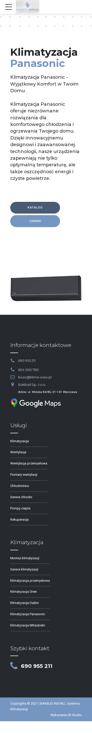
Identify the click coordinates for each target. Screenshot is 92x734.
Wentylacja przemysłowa (28, 463)
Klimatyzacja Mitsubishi (27, 625)
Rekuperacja (19, 519)
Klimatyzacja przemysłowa (30, 580)
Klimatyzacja (19, 441)
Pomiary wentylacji (23, 474)
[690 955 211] (14, 666)
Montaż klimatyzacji (24, 558)
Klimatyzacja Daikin (24, 603)
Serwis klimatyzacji (24, 569)
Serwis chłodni (21, 497)
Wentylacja (18, 452)
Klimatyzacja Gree (23, 591)
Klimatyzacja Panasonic (27, 614)
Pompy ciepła (20, 508)
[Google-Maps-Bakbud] (35, 403)
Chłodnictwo (19, 486)
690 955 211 (36, 666)
